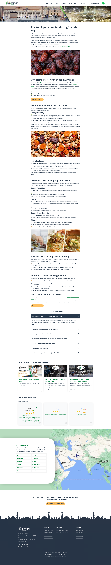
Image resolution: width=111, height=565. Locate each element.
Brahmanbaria (37, 464)
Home (42, 3)
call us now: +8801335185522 (63, 46)
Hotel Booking (79, 532)
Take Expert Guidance (37, 99)
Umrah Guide (47, 534)
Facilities (57, 3)
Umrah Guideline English (62, 530)
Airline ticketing (79, 536)
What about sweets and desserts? (41, 348)
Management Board (73, 3)
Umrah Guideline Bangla (62, 532)
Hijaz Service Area (23, 445)
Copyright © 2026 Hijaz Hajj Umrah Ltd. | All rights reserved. (56, 554)
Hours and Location (48, 538)
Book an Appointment (37, 305)
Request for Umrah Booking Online (55, 503)
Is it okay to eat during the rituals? (41, 334)
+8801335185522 (95, 3)
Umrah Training (79, 538)
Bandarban (21, 458)
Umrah (46, 3)
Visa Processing (79, 530)
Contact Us (59, 552)
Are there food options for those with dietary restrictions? (48, 316)
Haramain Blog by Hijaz (34, 21)
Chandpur (20, 467)
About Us (83, 3)
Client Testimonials (48, 536)
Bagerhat (36, 455)
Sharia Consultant (48, 532)
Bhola (35, 461)
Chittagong (36, 467)
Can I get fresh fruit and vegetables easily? (43, 343)
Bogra (19, 464)
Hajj (51, 3)
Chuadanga (21, 470)
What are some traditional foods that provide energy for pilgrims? (50, 338)
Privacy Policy (52, 552)
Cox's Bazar (36, 470)
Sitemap (65, 552)
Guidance (64, 3)
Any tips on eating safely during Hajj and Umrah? (45, 353)
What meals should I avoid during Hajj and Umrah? (45, 329)
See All (91, 398)
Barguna (36, 458)
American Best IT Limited (61, 556)
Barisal (20, 461)
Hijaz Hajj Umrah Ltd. (68, 300)
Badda (19, 455)
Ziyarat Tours (79, 534)
